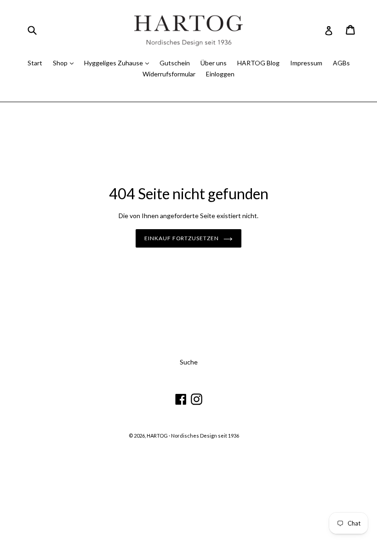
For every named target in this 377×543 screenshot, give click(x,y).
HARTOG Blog (258, 63)
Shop (61, 63)
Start (35, 63)
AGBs (341, 63)
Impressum (306, 63)
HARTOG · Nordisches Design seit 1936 (193, 436)
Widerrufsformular (169, 74)
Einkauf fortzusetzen (181, 238)
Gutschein (175, 63)
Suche (189, 362)
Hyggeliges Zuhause (114, 63)
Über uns (213, 63)
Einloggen (220, 74)
